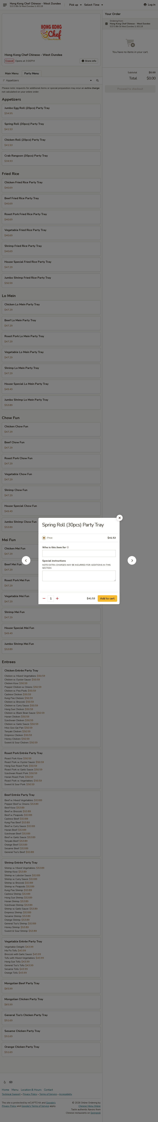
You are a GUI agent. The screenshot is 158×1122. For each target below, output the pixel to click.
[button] (26, 564)
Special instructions (54, 561)
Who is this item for (54, 547)
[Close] (119, 518)
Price (49, 538)
